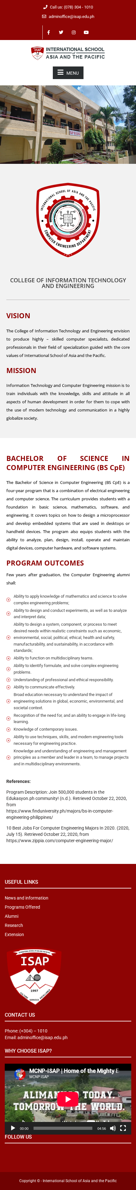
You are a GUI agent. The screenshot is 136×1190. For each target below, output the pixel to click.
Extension (14, 934)
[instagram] (74, 32)
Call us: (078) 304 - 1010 (71, 7)
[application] (68, 1099)
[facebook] (48, 32)
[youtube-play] (86, 32)
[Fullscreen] (123, 1128)
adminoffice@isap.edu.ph (71, 16)
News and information (26, 897)
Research (14, 925)
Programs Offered (22, 907)
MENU (72, 73)
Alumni (11, 916)
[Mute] (113, 1128)
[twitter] (61, 32)
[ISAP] (68, 52)
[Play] (13, 1128)
